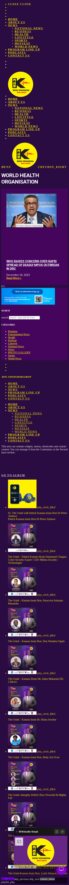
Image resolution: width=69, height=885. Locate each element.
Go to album (13, 475)
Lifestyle (24, 37)
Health (21, 34)
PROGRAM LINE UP (24, 49)
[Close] (62, 831)
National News (29, 28)
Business (23, 31)
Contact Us (19, 55)
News (13, 25)
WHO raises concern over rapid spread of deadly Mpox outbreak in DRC (32, 264)
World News (26, 46)
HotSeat (22, 43)
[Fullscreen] (56, 831)
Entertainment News (19, 334)
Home (13, 19)
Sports (21, 40)
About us (16, 22)
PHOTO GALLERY (19, 352)
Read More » (13, 278)
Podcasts (17, 52)
